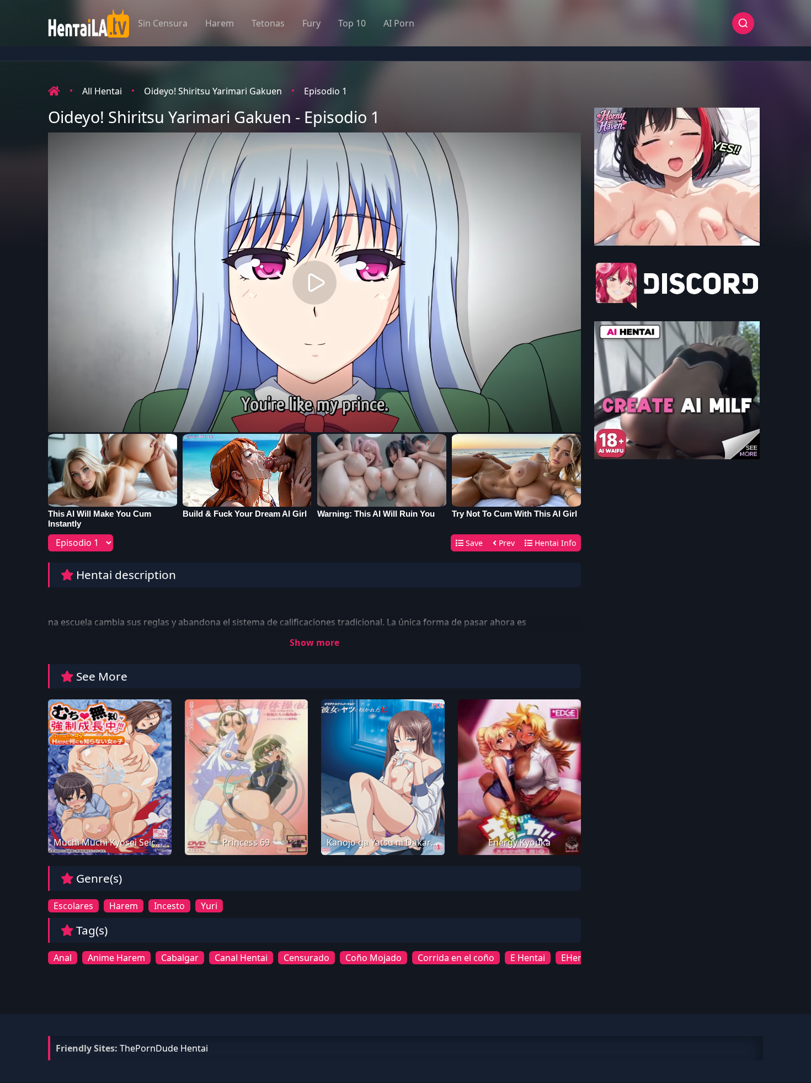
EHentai (577, 958)
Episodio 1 (325, 91)
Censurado (306, 958)
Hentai (194, 1048)
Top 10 (352, 23)
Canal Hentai (241, 958)
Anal (63, 958)
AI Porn (398, 23)
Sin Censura (163, 23)
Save (473, 543)
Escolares (73, 906)
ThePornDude (149, 1048)
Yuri (209, 906)
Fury (311, 23)
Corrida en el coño (456, 958)
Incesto (169, 906)
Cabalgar (180, 958)
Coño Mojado (373, 958)
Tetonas (268, 23)
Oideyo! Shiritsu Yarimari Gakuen (213, 91)
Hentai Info (554, 543)
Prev (506, 543)
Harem (219, 23)
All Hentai (102, 91)
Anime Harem (116, 958)
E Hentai (527, 958)
